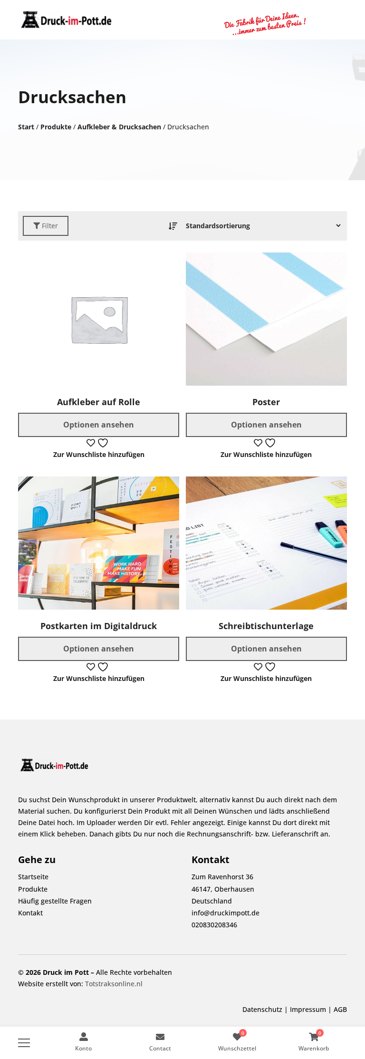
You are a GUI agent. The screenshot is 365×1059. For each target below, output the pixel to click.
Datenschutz (262, 1009)
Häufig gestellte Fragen (55, 900)
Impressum (308, 1009)
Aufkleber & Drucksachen (119, 126)
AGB (340, 1009)
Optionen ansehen (98, 424)
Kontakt (30, 912)
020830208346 (214, 924)
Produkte (55, 126)
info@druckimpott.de (225, 912)
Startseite (33, 876)
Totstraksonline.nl (114, 983)
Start (26, 126)
